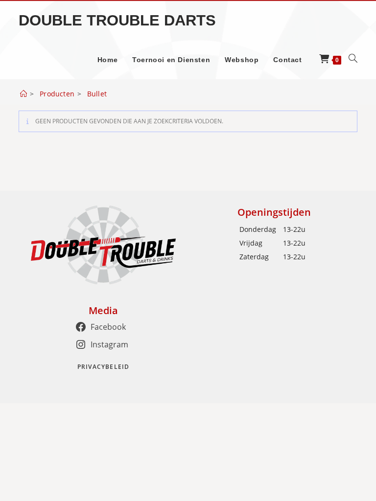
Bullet (97, 93)
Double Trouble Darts (117, 20)
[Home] (23, 93)
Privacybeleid (103, 367)
